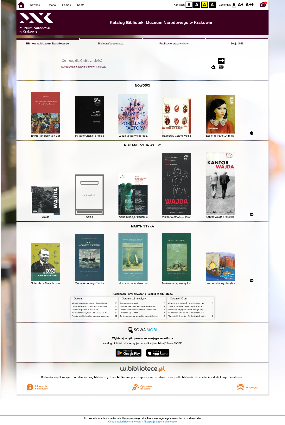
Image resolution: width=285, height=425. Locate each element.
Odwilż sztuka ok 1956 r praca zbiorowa (89, 306)
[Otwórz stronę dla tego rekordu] (46, 113)
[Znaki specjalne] (221, 67)
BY (212, 4)
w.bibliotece (124, 377)
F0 (234, 4)
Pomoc (66, 4)
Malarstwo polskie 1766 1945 (85, 310)
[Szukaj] (221, 61)
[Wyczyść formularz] (213, 67)
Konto (80, 4)
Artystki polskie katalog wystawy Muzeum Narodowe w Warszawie (101, 316)
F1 (241, 4)
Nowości (35, 4)
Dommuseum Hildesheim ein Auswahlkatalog (140, 310)
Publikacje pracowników (173, 43)
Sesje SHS (237, 43)
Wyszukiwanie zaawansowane (78, 66)
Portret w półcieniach (129, 303)
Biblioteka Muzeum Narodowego (47, 43)
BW (196, 4)
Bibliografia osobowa (111, 43)
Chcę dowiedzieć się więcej (124, 421)
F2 (249, 4)
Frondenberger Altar (129, 313)
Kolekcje (101, 66)
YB (204, 4)
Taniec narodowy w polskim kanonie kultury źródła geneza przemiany (150, 316)
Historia (51, 4)
